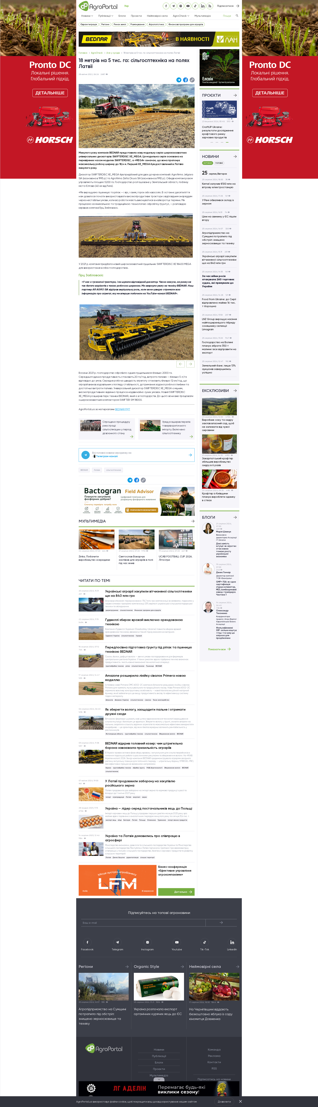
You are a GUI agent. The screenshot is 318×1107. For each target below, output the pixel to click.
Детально (180, 891)
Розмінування (137, 24)
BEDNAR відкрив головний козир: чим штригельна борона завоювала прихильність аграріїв (144, 745)
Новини (159, 1049)
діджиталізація (132, 857)
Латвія (97, 470)
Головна (83, 53)
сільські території (147, 857)
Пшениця (150, 666)
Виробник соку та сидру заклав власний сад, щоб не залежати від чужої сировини (218, 425)
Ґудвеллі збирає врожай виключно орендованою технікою (144, 622)
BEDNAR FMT (122, 409)
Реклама (214, 1055)
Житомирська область (114, 734)
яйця (120, 820)
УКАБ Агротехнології (154, 768)
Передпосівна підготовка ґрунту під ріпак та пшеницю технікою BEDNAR (148, 649)
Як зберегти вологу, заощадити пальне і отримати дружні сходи (145, 711)
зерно (144, 797)
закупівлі (136, 797)
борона (108, 768)
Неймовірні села (157, 15)
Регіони (105, 24)
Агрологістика (156, 24)
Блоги (122, 15)
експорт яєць (111, 820)
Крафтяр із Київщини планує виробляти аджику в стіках (218, 497)
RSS (214, 1068)
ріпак (128, 666)
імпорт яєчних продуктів (177, 820)
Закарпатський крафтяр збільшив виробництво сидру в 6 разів (217, 462)
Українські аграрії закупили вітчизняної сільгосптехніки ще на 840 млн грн (148, 593)
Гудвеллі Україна (113, 636)
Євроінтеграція (88, 24)
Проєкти (136, 15)
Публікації (159, 1056)
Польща (142, 820)
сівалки (148, 700)
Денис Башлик (119, 857)
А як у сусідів (113, 53)
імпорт (108, 797)
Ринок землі (120, 24)
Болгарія (126, 820)
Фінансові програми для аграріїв (185, 24)
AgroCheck (97, 53)
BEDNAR (84, 470)
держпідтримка (112, 610)
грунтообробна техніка (115, 666)
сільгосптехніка (113, 470)
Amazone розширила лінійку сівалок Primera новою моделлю (145, 678)
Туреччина (162, 820)
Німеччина (151, 820)
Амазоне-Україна (122, 700)
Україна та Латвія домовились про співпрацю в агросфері (142, 838)
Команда (214, 1049)
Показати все (217, 649)
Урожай (139, 636)
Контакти (214, 1062)
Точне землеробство (161, 700)
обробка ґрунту (139, 768)
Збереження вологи (167, 734)
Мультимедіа (203, 15)
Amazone (109, 700)
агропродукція (118, 797)
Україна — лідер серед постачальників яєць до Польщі (148, 808)
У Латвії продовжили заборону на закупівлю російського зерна (140, 783)
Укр (126, 5)
